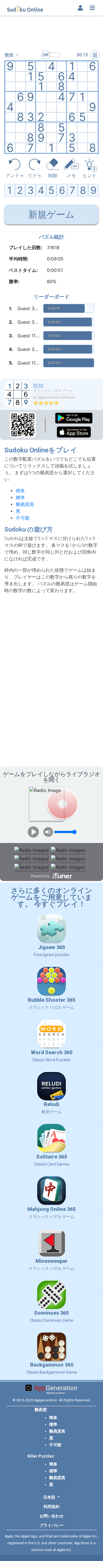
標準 (20, 497)
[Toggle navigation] (92, 8)
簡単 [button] (10, 55)
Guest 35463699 (29, 322)
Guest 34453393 (29, 349)
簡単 (20, 490)
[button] (51, 1497)
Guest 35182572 (29, 308)
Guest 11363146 (29, 335)
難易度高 (25, 504)
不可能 (22, 518)
